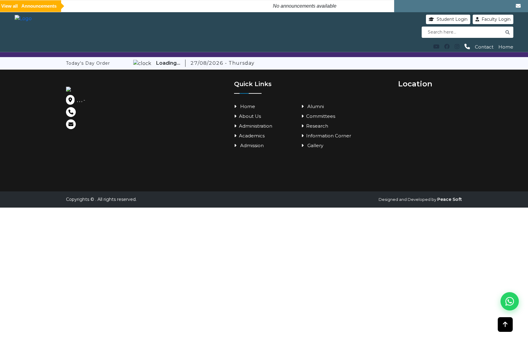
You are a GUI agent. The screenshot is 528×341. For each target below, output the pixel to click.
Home (505, 47)
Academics (252, 136)
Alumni (315, 106)
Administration (255, 126)
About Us (250, 116)
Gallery (314, 145)
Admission (251, 145)
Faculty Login (496, 19)
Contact (484, 47)
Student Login (452, 19)
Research (317, 126)
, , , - (81, 100)
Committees (320, 116)
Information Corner (328, 136)
